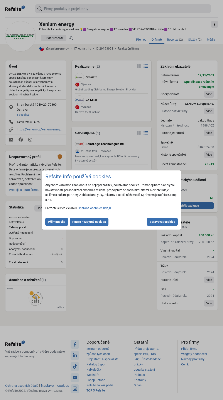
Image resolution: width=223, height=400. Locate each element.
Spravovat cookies (162, 221)
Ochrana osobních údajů (94, 208)
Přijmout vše (56, 221)
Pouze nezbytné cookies (89, 221)
